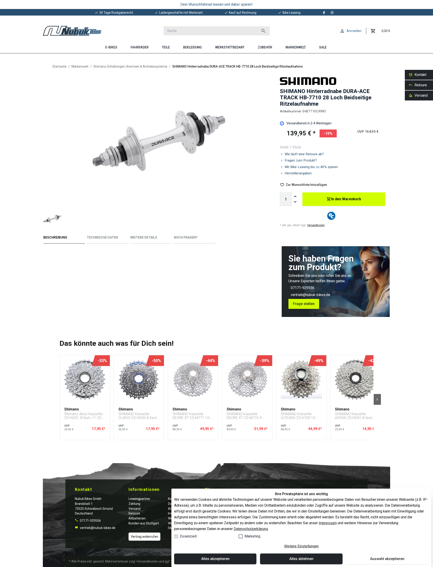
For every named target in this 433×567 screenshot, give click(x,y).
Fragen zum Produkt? (301, 160)
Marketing (252, 536)
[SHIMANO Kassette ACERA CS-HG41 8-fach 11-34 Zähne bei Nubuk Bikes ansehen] (355, 379)
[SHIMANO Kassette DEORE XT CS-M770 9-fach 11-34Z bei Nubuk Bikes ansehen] (247, 379)
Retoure (134, 513)
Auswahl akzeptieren (387, 559)
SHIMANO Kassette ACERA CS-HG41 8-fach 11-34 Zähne (353, 416)
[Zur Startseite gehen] (72, 31)
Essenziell (188, 536)
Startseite (59, 66)
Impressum (328, 523)
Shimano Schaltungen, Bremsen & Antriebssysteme (130, 66)
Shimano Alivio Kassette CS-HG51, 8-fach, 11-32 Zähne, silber (83, 416)
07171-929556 (302, 288)
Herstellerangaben (298, 173)
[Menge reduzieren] (295, 202)
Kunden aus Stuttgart (144, 523)
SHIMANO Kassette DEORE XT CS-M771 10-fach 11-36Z (191, 416)
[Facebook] (324, 12)
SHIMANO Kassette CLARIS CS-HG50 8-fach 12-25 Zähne (137, 416)
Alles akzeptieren (215, 559)
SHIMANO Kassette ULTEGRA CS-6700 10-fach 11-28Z (298, 416)
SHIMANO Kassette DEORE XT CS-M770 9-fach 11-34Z (245, 416)
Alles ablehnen (301, 559)
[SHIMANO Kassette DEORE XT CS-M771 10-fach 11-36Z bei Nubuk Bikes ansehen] (193, 379)
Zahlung (134, 504)
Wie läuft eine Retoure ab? (304, 154)
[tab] (64, 238)
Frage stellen (304, 304)
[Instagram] (332, 12)
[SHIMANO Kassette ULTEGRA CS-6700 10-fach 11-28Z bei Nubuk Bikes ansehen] (301, 379)
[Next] (377, 399)
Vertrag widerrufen (144, 536)
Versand (134, 508)
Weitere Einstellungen (301, 546)
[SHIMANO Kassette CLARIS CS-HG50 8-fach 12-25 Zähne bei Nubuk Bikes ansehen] (138, 379)
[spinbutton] (286, 199)
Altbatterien (137, 518)
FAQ (171, 528)
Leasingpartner (139, 499)
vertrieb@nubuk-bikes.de (310, 295)
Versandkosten (316, 225)
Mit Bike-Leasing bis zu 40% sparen (311, 167)
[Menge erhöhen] (295, 196)
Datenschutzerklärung (251, 529)
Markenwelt (79, 66)
